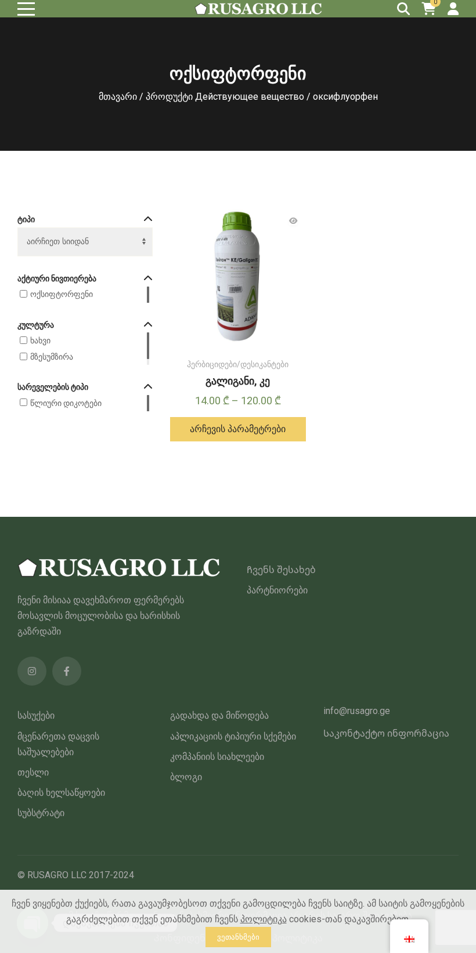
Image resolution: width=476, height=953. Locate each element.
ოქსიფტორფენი (61, 294)
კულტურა (35, 324)
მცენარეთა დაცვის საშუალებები (58, 744)
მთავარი (118, 96)
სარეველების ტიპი (52, 387)
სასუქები (36, 715)
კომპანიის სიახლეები (217, 756)
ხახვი (40, 340)
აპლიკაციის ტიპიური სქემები (233, 736)
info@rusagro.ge (356, 710)
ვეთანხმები (238, 937)
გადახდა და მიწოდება (219, 715)
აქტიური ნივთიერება (56, 278)
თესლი (33, 772)
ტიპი (26, 219)
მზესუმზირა (51, 356)
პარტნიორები (277, 590)
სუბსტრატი (40, 812)
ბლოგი (186, 776)
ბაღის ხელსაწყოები (61, 792)
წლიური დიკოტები (66, 403)
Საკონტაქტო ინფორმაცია (386, 733)
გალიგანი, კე (237, 381)
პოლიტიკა (263, 919)
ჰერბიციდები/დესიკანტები (238, 364)
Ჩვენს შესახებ (281, 569)
